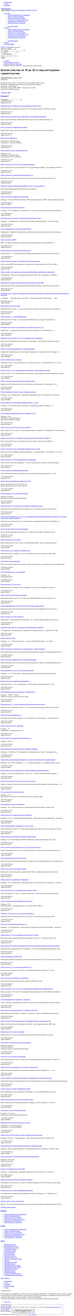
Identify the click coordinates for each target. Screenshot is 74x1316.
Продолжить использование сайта (23, 1311)
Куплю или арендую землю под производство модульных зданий (21, 218)
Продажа (7, 13)
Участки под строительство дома (18, 20)
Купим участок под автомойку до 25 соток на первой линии (19, 1067)
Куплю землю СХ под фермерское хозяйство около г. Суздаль (20, 402)
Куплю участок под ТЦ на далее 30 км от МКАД (16, 427)
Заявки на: (4, 48)
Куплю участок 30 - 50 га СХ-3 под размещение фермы (18, 164)
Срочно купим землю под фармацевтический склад (16, 901)
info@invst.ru (9, 1308)
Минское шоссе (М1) (10, 1262)
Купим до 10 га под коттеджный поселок (13, 869)
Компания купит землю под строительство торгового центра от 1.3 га (22, 327)
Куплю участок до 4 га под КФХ (11, 540)
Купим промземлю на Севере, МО (11, 956)
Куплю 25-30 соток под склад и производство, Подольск (18, 781)
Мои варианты (6, 8)
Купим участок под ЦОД (8, 239)
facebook (6, 1309)
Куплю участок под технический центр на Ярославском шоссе (20, 1156)
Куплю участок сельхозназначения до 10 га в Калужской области (21, 847)
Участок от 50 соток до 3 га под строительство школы (17, 913)
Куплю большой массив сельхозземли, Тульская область (18, 692)
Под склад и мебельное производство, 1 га (14, 924)
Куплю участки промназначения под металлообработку (18, 349)
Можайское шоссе (9, 1264)
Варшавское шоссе (10, 1244)
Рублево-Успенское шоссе (12, 1273)
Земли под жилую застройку (17, 18)
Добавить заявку (6, 92)
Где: (2, 52)
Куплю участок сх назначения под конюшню (14, 879)
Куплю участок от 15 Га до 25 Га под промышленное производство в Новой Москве (27, 989)
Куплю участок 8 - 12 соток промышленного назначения (18, 459)
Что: (2, 50)
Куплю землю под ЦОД (8, 638)
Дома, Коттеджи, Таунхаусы (16, 23)
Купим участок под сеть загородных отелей (14, 493)
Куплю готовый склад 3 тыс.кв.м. (11, 359)
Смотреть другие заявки (8, 1207)
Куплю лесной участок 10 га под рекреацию (14, 529)
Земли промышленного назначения (19, 15)
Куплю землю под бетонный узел (11, 715)
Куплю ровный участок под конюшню (12, 804)
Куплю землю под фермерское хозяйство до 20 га (16, 481)
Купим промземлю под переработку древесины (15, 999)
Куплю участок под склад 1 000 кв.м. (12, 616)
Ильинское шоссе (9, 1252)
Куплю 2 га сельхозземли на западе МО (13, 1169)
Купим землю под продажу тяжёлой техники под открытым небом (21, 1146)
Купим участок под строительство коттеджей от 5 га (17, 175)
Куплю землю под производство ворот (13, 207)
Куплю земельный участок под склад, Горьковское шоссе (18, 392)
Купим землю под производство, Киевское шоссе (16, 250)
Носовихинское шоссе (11, 1268)
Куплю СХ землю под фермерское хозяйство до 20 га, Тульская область (23, 186)
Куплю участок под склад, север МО (12, 726)
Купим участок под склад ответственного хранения (17, 1179)
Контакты (7, 5)
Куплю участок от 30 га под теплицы (12, 1201)
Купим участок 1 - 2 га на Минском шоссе (14, 316)
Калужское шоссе (9, 1254)
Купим (6, 42)
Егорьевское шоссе (10, 1251)
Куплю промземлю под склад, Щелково (13, 572)
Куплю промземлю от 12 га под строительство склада (17, 670)
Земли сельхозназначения (16, 16)
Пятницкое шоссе (9, 1270)
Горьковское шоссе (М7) (11, 1248)
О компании (8, 2)
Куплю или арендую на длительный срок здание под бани (19, 890)
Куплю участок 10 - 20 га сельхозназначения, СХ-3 (16, 967)
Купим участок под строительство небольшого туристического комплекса (23, 116)
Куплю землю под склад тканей (10, 306)
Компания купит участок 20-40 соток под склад (15, 1122)
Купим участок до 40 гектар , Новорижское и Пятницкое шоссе (20, 261)
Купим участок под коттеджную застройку (14, 595)
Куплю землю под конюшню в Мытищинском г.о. (16, 738)
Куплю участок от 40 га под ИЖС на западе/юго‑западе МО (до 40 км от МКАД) (26, 438)
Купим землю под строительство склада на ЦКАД (16, 815)
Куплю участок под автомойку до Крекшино (14, 978)
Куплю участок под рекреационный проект (14, 127)
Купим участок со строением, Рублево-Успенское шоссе (18, 381)
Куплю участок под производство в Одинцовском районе (18, 659)
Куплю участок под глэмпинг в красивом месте (15, 550)
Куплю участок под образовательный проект (14, 470)
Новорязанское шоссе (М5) (12, 1267)
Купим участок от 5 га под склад (11, 584)
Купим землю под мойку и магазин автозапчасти (16, 1042)
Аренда (6, 28)
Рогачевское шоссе (10, 1272)
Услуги (6, 4)
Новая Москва (7, 54)
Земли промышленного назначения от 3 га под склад (17, 826)
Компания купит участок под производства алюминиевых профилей (22, 627)
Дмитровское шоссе (10, 1249)
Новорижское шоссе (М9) (12, 1265)
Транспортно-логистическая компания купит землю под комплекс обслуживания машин (28, 759)
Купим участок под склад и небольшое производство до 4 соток (20, 449)
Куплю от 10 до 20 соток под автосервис (13, 1056)
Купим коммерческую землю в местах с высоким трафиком (19, 749)
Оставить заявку (13, 26)
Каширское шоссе (9, 1256)
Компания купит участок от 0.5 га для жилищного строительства (21, 106)
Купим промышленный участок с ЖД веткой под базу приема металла (22, 606)
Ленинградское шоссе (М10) (13, 1259)
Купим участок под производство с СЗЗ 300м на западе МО (19, 1010)
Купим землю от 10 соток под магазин (12, 1032)
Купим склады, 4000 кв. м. (9, 138)
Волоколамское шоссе (11, 1246)
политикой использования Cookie (53, 1307)
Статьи (6, 1287)
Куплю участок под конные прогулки (12, 792)
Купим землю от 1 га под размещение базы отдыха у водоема (19, 935)
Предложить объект (6, 78)
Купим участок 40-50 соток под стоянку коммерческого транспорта (21, 1135)
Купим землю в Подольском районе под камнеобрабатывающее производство (25, 770)
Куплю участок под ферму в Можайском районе (15, 1089)
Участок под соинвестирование (10, 561)
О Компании (8, 1281)
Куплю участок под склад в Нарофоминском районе (17, 1190)
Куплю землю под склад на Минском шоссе (14, 150)
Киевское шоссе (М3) (10, 1257)
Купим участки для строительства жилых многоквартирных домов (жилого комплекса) (28, 272)
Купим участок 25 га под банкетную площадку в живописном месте (22, 506)
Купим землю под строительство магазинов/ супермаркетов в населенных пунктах (26, 1078)
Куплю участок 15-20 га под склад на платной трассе (17, 1099)
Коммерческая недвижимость (17, 21)
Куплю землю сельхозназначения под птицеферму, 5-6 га (18, 413)
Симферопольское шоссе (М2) (13, 1275)
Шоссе (3, 1241)
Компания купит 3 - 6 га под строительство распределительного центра (23, 704)
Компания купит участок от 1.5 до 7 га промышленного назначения (22, 338)
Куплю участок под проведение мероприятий (15, 681)
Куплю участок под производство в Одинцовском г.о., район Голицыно (23, 649)
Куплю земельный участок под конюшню (13, 858)
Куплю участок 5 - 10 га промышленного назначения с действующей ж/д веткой (25, 370)
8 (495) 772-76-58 (31, 10)
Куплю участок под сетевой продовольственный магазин (18, 836)
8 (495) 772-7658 (6, 1306)
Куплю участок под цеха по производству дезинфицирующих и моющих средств (26, 1021)
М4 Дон (6, 1260)
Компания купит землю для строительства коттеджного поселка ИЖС (22, 282)
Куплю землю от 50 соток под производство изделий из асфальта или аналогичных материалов (30, 945)
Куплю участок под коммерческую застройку (15, 196)
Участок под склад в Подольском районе (13, 1110)
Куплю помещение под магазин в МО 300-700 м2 (16, 229)
